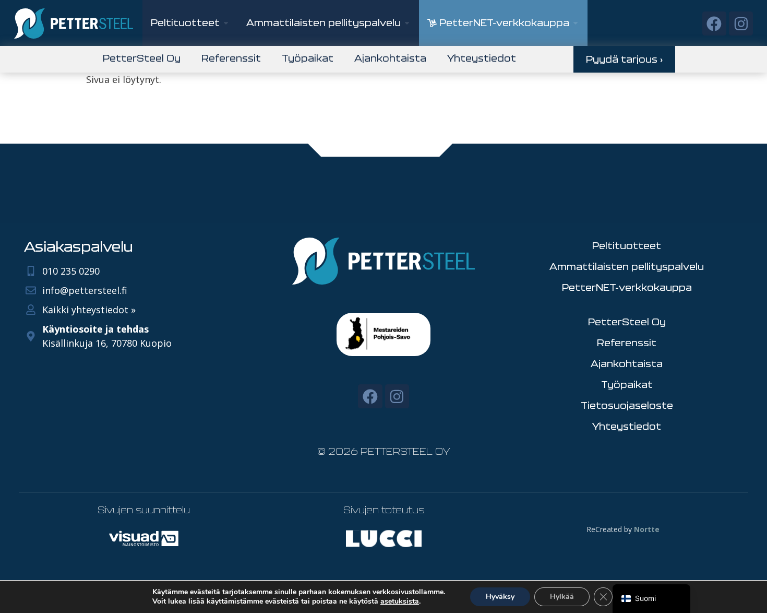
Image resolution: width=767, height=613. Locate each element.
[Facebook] (714, 23)
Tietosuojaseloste (627, 405)
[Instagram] (741, 23)
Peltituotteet (626, 245)
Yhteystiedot (481, 58)
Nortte (647, 529)
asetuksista (399, 601)
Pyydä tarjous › (624, 59)
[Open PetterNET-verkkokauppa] (575, 23)
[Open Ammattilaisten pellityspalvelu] (407, 23)
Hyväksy (500, 597)
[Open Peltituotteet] (226, 23)
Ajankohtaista (390, 58)
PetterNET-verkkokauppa (627, 287)
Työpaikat (307, 58)
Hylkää (562, 597)
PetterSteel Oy (142, 58)
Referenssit (231, 58)
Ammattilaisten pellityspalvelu (626, 266)
